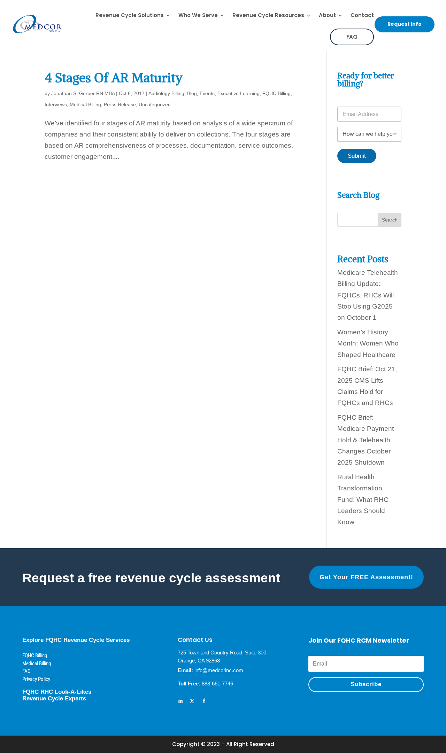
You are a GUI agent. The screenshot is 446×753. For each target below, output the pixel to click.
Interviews (56, 104)
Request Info (404, 24)
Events (207, 93)
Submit (357, 156)
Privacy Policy (36, 679)
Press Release (120, 104)
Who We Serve (198, 15)
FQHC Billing (276, 93)
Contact (362, 15)
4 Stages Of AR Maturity (114, 78)
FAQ (351, 36)
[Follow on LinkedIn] (180, 701)
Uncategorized (155, 104)
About (327, 15)
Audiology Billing (166, 93)
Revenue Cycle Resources (268, 15)
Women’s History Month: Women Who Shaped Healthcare (368, 343)
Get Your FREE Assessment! (366, 577)
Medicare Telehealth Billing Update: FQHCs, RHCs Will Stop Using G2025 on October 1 (367, 295)
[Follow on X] (192, 701)
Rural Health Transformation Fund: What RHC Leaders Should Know (363, 499)
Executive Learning (238, 93)
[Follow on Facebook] (204, 701)
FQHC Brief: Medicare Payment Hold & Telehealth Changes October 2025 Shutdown (365, 440)
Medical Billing (85, 104)
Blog (192, 93)
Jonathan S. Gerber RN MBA (83, 93)
